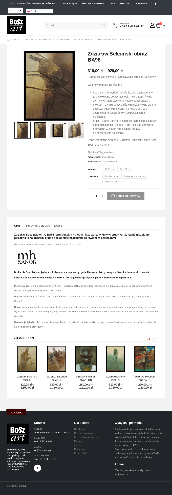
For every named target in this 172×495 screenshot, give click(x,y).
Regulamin (79, 429)
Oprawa (93, 176)
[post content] (27, 359)
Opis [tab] (17, 225)
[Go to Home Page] (8, 40)
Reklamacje (80, 449)
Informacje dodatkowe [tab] (44, 225)
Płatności (78, 441)
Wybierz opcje (29, 368)
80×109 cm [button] (125, 169)
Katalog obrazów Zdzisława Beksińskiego (33, 4)
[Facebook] (155, 4)
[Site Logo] (16, 25)
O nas (112, 4)
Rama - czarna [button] (112, 182)
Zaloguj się (140, 4)
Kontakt (124, 4)
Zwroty (77, 445)
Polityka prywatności (84, 433)
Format (92, 169)
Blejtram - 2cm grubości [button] (135, 176)
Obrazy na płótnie (106, 157)
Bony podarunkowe (93, 4)
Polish (33, 11)
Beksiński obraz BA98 (107, 162)
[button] (14, 85)
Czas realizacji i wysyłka (86, 437)
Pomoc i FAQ (81, 453)
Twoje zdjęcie (69, 4)
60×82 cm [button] (109, 169)
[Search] (104, 25)
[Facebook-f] (37, 468)
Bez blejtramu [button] (111, 176)
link (79, 244)
